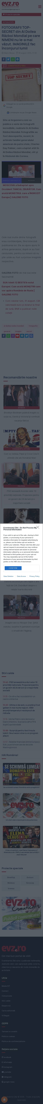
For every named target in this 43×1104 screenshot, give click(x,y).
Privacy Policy (34, 576)
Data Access (21, 576)
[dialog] (21, 552)
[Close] (38, 528)
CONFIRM (13, 568)
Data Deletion (8, 576)
